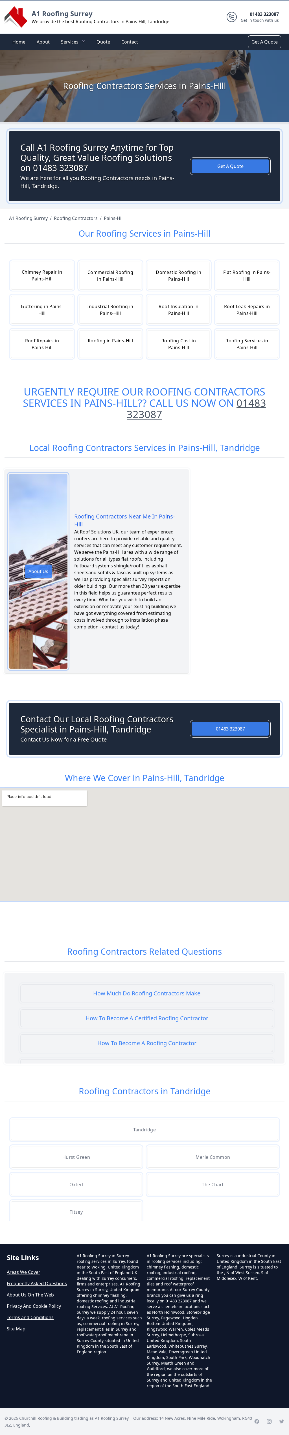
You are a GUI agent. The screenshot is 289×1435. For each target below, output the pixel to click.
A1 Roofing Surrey (62, 13)
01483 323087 (230, 729)
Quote (103, 42)
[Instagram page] (269, 1421)
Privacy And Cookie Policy (34, 1306)
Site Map (16, 1329)
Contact (129, 42)
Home (18, 42)
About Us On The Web (30, 1295)
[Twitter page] (281, 1421)
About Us (38, 571)
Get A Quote (264, 42)
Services (69, 42)
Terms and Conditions (30, 1317)
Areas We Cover (23, 1272)
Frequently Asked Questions (37, 1283)
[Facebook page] (257, 1421)
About (43, 42)
